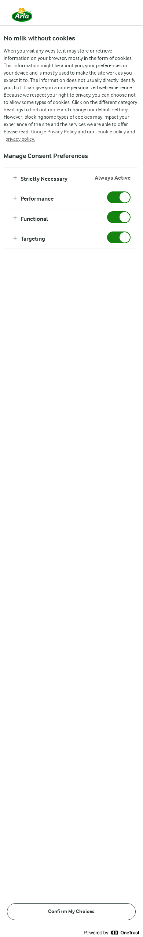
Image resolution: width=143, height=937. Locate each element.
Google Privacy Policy (54, 131)
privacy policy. (20, 139)
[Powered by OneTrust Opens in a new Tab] (111, 932)
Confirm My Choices (71, 911)
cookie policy (112, 131)
